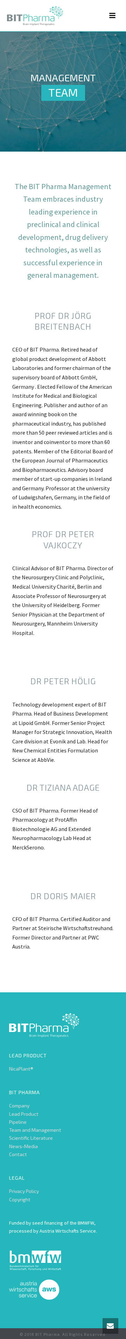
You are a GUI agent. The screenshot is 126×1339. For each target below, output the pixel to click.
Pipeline (18, 1122)
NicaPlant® (21, 1069)
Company (19, 1105)
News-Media (23, 1146)
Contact (18, 1154)
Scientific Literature (31, 1138)
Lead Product (23, 1114)
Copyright (19, 1199)
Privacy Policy (24, 1191)
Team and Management (35, 1130)
